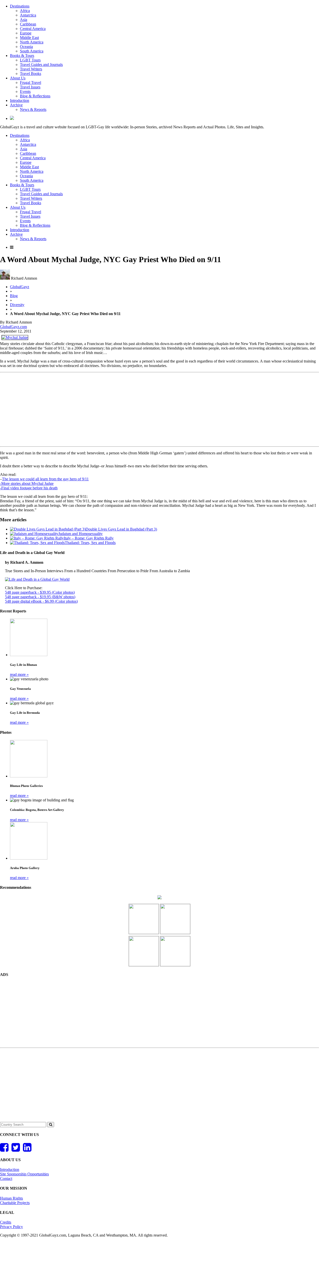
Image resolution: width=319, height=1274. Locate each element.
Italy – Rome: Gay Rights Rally (89, 538)
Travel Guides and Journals (41, 64)
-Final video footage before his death (29, 488)
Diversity (17, 305)
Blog (14, 296)
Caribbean (28, 24)
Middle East (29, 37)
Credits (5, 1222)
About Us (17, 78)
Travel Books (30, 73)
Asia (23, 19)
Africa (25, 10)
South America (31, 51)
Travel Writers (31, 69)
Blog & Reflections (35, 96)
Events (25, 91)
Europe (25, 33)
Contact (6, 1178)
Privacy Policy (11, 1227)
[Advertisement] (159, 409)
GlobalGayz (19, 287)
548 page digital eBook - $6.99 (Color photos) (41, 601)
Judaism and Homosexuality (80, 534)
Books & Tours (22, 55)
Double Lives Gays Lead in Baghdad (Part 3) (121, 529)
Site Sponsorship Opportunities (24, 1174)
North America (31, 42)
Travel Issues (30, 87)
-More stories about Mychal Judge (27, 483)
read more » (19, 674)
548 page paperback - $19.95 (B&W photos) (40, 597)
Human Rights (11, 1198)
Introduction (19, 100)
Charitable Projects (15, 1203)
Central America (33, 28)
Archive (16, 105)
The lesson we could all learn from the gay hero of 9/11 (45, 479)
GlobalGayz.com (13, 327)
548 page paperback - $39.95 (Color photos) (40, 592)
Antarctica (28, 15)
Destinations (19, 6)
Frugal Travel (30, 82)
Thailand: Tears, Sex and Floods (90, 543)
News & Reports (33, 109)
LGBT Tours (30, 60)
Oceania (26, 46)
